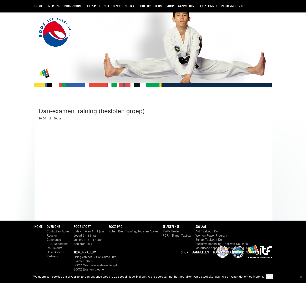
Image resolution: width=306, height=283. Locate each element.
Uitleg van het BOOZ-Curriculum (95, 257)
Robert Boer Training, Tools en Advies (133, 231)
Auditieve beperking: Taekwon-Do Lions (221, 244)
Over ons (53, 6)
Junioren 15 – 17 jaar (88, 239)
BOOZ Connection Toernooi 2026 (222, 6)
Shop (170, 6)
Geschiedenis (56, 252)
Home (38, 6)
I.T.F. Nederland (57, 244)
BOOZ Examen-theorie (89, 269)
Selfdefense (112, 6)
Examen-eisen (83, 261)
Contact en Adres (58, 231)
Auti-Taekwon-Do (206, 231)
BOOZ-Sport (72, 6)
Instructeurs (54, 248)
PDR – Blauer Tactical (177, 235)
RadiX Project (171, 231)
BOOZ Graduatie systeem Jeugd (95, 265)
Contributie (54, 239)
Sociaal (130, 6)
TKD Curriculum (151, 6)
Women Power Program (211, 235)
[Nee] (301, 277)
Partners (52, 256)
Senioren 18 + (83, 244)
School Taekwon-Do (208, 239)
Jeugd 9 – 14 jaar (85, 235)
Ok (269, 276)
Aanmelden (186, 6)
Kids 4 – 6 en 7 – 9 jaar (89, 231)
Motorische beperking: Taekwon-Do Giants (223, 248)
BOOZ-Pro (93, 6)
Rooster (52, 235)
